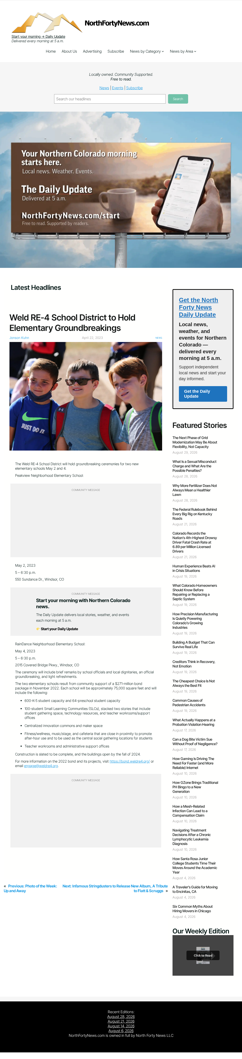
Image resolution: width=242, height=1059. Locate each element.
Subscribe (134, 87)
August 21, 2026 (121, 1021)
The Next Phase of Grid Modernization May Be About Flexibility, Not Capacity (195, 442)
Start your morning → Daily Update (38, 36)
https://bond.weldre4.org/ (130, 761)
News (104, 87)
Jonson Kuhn (19, 338)
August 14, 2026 (121, 1026)
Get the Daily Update (197, 394)
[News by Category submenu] (163, 51)
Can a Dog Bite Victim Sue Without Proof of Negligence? (195, 741)
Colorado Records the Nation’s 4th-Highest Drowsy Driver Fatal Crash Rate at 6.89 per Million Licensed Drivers (195, 542)
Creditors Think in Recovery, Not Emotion (194, 663)
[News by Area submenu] (195, 51)
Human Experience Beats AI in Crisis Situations (194, 568)
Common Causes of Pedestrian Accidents (189, 702)
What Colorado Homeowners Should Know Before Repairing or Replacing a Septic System (195, 592)
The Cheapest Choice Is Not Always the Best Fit (194, 683)
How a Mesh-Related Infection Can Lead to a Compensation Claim (190, 811)
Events (117, 87)
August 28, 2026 (121, 1016)
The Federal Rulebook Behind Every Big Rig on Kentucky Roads (195, 514)
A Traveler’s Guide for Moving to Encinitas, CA (195, 889)
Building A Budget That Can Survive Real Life (194, 644)
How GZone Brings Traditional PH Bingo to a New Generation (195, 787)
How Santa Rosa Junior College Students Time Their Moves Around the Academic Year (195, 865)
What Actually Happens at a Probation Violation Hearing (194, 722)
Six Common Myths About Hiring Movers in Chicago (193, 908)
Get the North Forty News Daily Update (198, 307)
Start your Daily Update (59, 629)
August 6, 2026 (121, 1030)
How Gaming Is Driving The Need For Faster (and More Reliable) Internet (193, 763)
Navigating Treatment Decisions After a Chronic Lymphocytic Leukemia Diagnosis (192, 837)
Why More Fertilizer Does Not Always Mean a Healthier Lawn (195, 490)
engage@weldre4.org (41, 766)
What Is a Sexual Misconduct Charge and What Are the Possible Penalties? (194, 466)
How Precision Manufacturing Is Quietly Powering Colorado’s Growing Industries (195, 621)
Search (178, 99)
